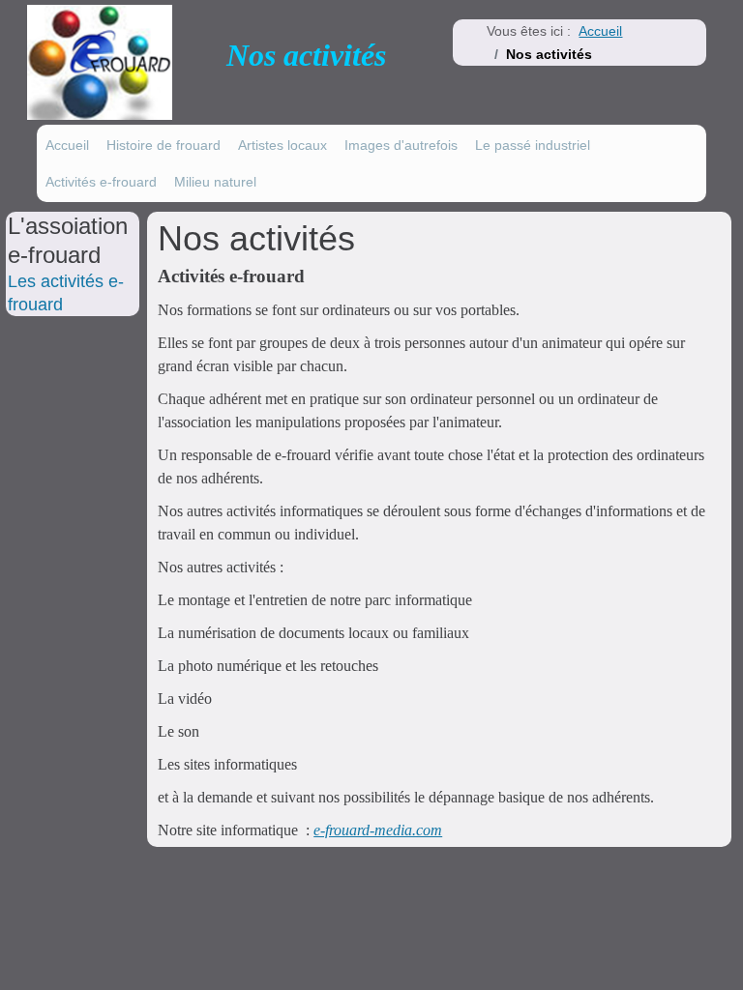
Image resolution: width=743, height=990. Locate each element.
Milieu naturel (215, 181)
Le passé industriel (532, 145)
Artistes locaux (282, 145)
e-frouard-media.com (377, 830)
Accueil (67, 145)
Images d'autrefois (401, 145)
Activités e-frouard (101, 181)
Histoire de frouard (163, 145)
